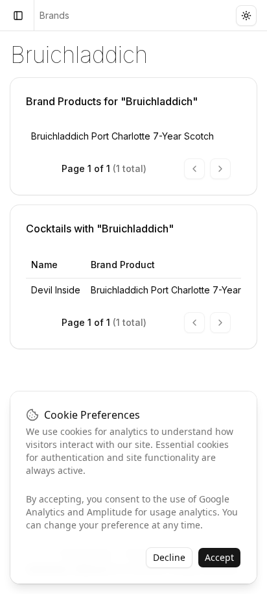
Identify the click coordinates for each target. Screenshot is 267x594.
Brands (54, 15)
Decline (169, 557)
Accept (219, 557)
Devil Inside (55, 289)
